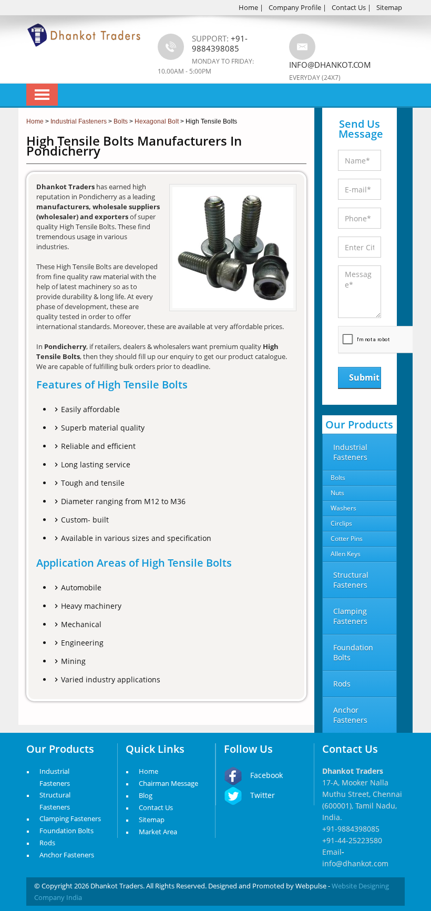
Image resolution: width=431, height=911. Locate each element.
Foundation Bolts (66, 830)
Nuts (337, 492)
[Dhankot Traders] (84, 52)
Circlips (341, 523)
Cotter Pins (347, 538)
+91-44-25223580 (352, 840)
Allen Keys (346, 553)
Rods (47, 842)
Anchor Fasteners (66, 854)
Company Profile (295, 7)
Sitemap (389, 7)
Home (248, 7)
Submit (364, 377)
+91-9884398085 (350, 829)
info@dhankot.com (330, 64)
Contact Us (349, 7)
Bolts (338, 477)
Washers (343, 508)
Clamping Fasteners (70, 818)
